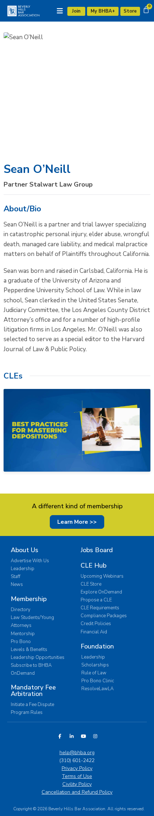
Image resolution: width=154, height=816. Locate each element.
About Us (24, 550)
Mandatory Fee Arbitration (33, 690)
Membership (29, 599)
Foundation (97, 646)
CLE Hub (93, 565)
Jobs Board (97, 550)
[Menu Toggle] (60, 10)
